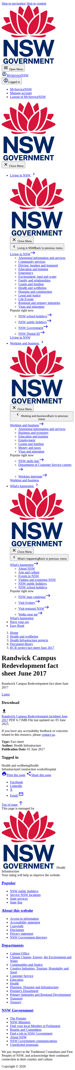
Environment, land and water (37, 276)
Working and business (27, 425)
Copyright (16, 926)
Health (14, 983)
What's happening (24, 565)
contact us (48, 734)
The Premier (18, 1018)
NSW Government (17, 1010)
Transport (16, 998)
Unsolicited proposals (24, 1044)
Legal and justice (29, 295)
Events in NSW (28, 576)
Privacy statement (21, 933)
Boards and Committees (25, 1029)
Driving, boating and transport (38, 265)
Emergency (25, 273)
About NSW (26, 568)
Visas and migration (31, 306)
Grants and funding (31, 284)
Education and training (33, 269)
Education (16, 979)
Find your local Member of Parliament (35, 1026)
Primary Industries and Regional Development (40, 994)
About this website (17, 910)
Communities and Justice (26, 964)
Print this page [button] (13, 775)
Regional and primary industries (39, 303)
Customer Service (21, 976)
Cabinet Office (19, 953)
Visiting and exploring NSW (37, 580)
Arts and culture (28, 572)
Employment (26, 440)
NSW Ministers (20, 1022)
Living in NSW (22, 254)
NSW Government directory (28, 937)
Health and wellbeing (32, 288)
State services (19, 898)
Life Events (26, 299)
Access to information (24, 918)
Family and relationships (34, 280)
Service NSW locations (25, 895)
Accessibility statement (25, 922)
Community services (31, 261)
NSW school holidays (32, 587)
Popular (9, 883)
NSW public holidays (32, 583)
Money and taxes (29, 447)
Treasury (15, 1002)
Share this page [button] (38, 775)
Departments (13, 945)
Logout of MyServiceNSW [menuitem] (28, 97)
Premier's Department (24, 991)
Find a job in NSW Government (31, 1033)
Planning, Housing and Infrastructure (34, 987)
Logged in (14, 82)
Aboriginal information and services (41, 258)
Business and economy (33, 432)
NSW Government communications (33, 1041)
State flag (16, 902)
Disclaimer (17, 930)
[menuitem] (21, 89)
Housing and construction (35, 291)
